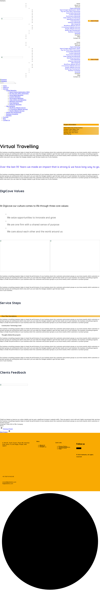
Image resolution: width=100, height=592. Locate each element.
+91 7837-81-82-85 (8, 476)
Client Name (67, 128)
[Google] (4, 426)
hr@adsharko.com (7, 483)
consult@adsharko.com (9, 482)
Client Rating (67, 134)
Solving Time (67, 132)
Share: (2, 426)
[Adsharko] (3, 79)
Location (66, 129)
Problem (66, 131)
